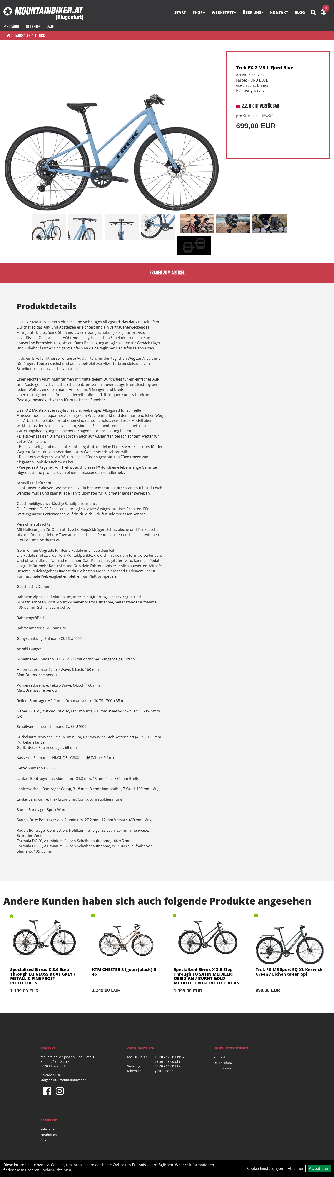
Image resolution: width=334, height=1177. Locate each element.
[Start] (8, 35)
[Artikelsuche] (313, 13)
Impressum (222, 1068)
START (180, 12)
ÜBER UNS (252, 12)
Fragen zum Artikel (167, 273)
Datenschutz (223, 1063)
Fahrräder (11, 27)
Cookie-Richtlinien (55, 1169)
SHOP (198, 12)
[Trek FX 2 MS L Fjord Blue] (111, 131)
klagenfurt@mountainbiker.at (63, 1080)
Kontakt (219, 1057)
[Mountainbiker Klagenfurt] (43, 13)
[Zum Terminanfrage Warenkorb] (323, 12)
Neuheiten (33, 27)
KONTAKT (279, 12)
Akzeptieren (319, 1168)
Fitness (40, 35)
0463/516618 (50, 1075)
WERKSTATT (223, 12)
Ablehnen (296, 1168)
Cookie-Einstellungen (265, 1168)
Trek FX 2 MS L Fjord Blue (264, 67)
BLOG (300, 12)
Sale (50, 27)
